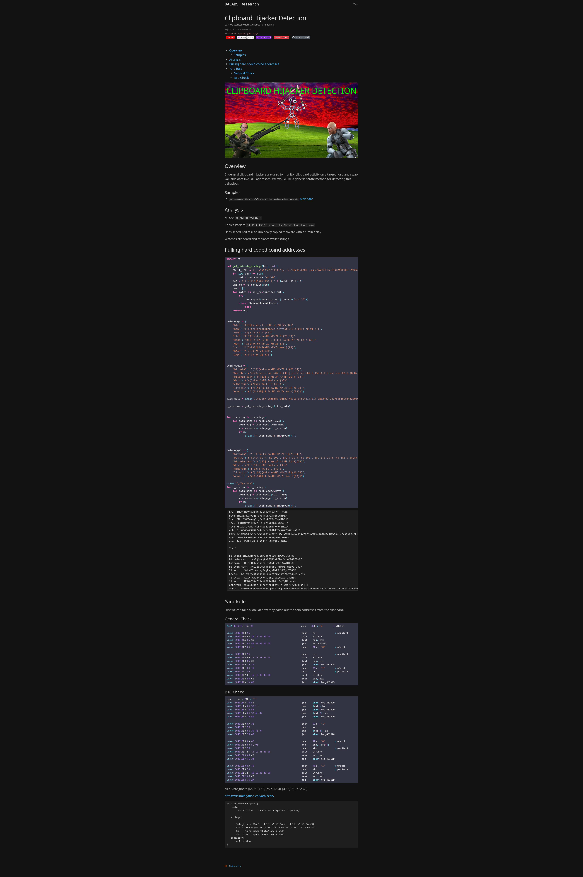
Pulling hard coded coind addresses (254, 64)
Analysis (235, 59)
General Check (244, 73)
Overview (235, 50)
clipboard (232, 33)
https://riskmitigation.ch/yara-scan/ (249, 796)
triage (255, 33)
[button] (230, 37)
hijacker (241, 33)
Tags (355, 4)
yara (249, 33)
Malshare (306, 199)
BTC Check (241, 78)
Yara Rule (235, 69)
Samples (240, 55)
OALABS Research (242, 4)
